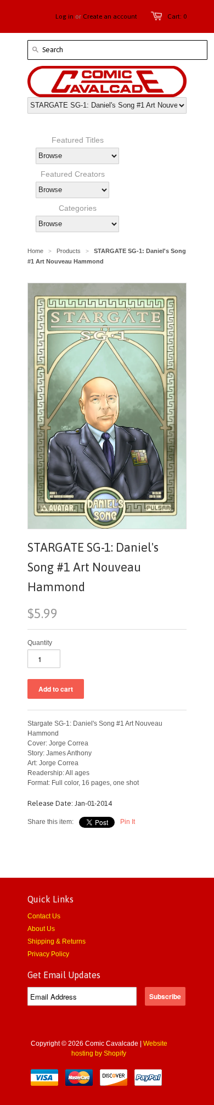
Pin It (127, 822)
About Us (41, 929)
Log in (64, 16)
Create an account (110, 16)
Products (69, 251)
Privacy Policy (48, 954)
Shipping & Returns (56, 941)
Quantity (39, 643)
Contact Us (43, 916)
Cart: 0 (177, 16)
